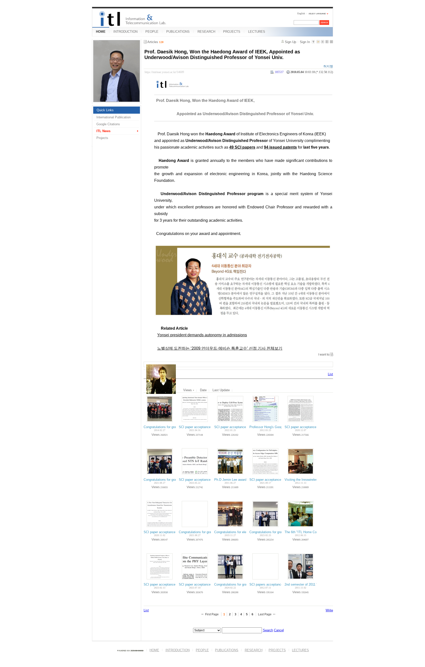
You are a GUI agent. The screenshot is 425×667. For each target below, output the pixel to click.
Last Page (265, 614)
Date (203, 390)
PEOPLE (151, 31)
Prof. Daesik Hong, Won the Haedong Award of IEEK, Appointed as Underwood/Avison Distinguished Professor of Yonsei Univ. (222, 54)
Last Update (221, 390)
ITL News (103, 131)
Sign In (305, 42)
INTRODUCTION (125, 31)
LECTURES (256, 31)
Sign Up (290, 42)
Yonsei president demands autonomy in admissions (202, 335)
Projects (102, 138)
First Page (212, 614)
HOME (101, 31)
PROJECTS (231, 31)
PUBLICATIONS (178, 31)
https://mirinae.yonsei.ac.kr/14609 (164, 72)
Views (188, 390)
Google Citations (108, 124)
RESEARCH (206, 31)
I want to (323, 354)
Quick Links (105, 110)
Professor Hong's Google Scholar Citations (279, 427)
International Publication (113, 117)
